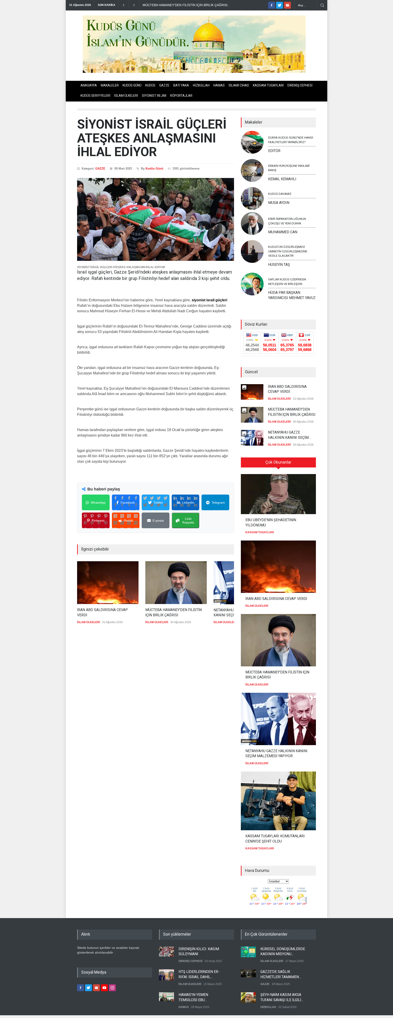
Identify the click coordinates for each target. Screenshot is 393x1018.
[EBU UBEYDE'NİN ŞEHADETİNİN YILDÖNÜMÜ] (278, 494)
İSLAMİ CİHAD (239, 85)
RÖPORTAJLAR (181, 95)
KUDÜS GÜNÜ (132, 85)
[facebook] (271, 5)
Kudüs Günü (154, 168)
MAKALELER (110, 85)
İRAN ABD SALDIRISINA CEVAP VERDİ (102, 612)
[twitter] (279, 5)
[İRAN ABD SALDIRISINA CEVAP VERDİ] (108, 582)
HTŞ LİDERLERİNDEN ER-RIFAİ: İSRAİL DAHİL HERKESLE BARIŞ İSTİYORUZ (202, 975)
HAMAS (219, 85)
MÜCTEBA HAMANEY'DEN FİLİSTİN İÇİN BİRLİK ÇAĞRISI (173, 612)
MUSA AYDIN (278, 203)
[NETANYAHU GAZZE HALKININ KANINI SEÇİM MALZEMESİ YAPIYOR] (278, 719)
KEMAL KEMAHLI (282, 179)
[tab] (278, 464)
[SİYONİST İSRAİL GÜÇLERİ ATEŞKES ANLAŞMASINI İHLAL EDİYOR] (155, 219)
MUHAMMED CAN (282, 232)
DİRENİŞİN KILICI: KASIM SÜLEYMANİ (199, 951)
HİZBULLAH (201, 85)
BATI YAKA (181, 85)
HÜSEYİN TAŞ (279, 264)
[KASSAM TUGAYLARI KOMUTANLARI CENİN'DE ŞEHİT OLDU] (278, 801)
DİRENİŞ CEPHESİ (299, 85)
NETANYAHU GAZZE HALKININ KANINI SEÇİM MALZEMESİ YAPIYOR (288, 435)
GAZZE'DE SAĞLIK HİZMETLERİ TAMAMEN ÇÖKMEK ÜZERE (279, 975)
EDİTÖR (274, 151)
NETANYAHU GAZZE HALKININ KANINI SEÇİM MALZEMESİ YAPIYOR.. (195, 5)
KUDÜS (150, 85)
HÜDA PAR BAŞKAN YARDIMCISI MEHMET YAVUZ (292, 295)
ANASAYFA (89, 85)
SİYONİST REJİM (154, 95)
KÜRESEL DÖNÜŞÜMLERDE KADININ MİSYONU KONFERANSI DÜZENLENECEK (282, 952)
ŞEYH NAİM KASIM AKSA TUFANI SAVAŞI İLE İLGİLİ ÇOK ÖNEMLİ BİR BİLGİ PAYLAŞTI (280, 998)
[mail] (287, 5)
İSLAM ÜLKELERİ (126, 95)
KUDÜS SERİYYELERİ (95, 95)
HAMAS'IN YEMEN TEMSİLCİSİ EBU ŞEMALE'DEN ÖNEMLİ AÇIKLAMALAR (196, 998)
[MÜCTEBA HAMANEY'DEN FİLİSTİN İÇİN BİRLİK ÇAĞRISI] (176, 582)
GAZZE (164, 85)
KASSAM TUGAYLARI (268, 85)
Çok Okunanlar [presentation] (278, 462)
